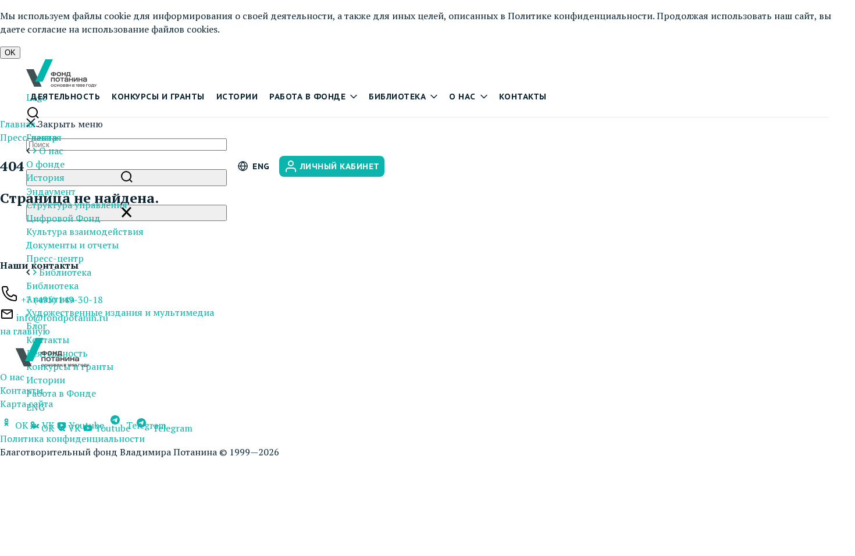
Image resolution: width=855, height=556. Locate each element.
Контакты (523, 96)
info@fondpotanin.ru (62, 317)
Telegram (145, 425)
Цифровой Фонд (63, 218)
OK (10, 52)
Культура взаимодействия (85, 231)
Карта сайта (26, 403)
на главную (25, 331)
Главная (17, 123)
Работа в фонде (307, 96)
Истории (237, 96)
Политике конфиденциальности (580, 15)
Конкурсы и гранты (158, 96)
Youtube (86, 425)
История (45, 177)
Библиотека (397, 96)
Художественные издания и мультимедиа (120, 312)
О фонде (45, 164)
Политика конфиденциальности (72, 438)
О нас (462, 96)
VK (47, 425)
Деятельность (65, 96)
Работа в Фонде (61, 393)
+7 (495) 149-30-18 (62, 299)
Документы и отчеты (72, 244)
